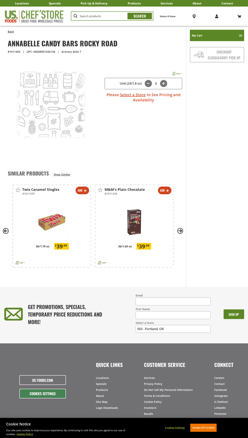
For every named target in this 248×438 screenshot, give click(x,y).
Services (167, 3)
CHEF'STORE (35, 16)
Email (139, 295)
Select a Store (133, 94)
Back (11, 31)
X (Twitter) (221, 402)
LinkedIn (220, 408)
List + (178, 73)
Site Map (102, 402)
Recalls (148, 414)
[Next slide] (180, 231)
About (197, 3)
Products (134, 3)
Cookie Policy (153, 402)
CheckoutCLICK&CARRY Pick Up (224, 54)
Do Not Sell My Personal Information (168, 390)
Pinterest (220, 414)
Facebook (220, 390)
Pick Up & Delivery (94, 3)
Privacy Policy (153, 384)
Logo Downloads (107, 408)
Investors (150, 408)
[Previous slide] (6, 231)
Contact (227, 3)
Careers (219, 378)
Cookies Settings (43, 393)
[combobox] (112, 16)
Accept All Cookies (203, 427)
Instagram (221, 396)
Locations (22, 3)
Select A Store (168, 16)
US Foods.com (42, 380)
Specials (55, 3)
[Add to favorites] (18, 190)
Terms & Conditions (157, 396)
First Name (143, 309)
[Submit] (139, 16)
